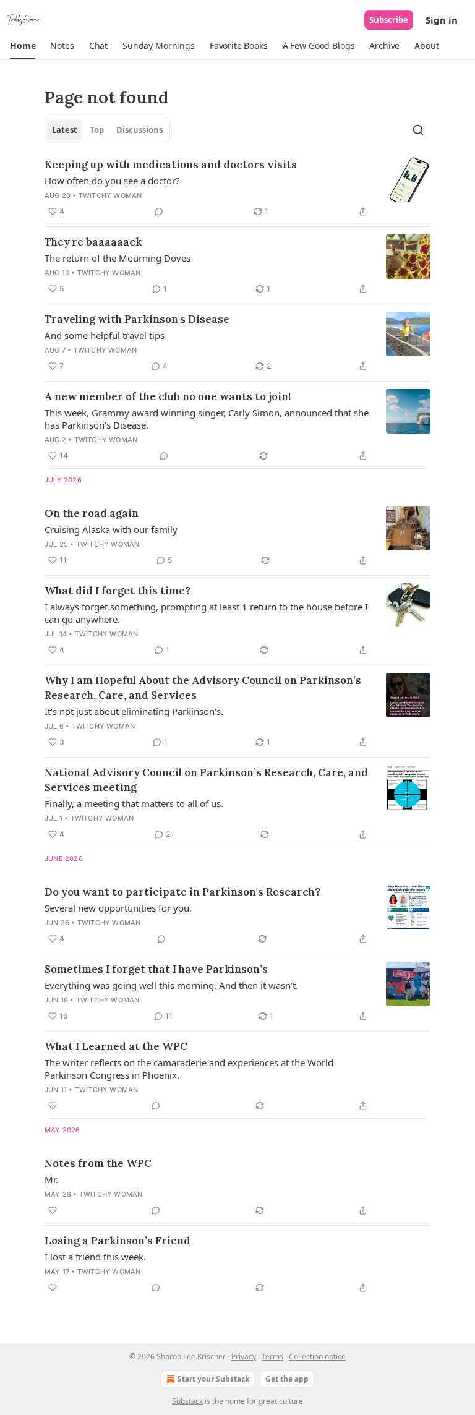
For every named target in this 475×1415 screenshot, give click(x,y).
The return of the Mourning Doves (117, 258)
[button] (22, 45)
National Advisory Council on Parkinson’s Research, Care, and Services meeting (206, 780)
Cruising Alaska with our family (111, 529)
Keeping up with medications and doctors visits (171, 164)
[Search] (418, 130)
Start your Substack (213, 1379)
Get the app (287, 1379)
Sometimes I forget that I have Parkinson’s (156, 969)
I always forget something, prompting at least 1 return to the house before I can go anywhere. (206, 613)
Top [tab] (97, 129)
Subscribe (388, 19)
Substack (187, 1401)
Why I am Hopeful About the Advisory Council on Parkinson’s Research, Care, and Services (203, 687)
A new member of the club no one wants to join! (168, 396)
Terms (272, 1356)
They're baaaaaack (93, 242)
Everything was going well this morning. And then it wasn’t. (171, 985)
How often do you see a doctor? (112, 180)
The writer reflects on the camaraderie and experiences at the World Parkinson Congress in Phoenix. (189, 1068)
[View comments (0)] (159, 211)
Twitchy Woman (110, 195)
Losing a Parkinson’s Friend (117, 1240)
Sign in (442, 20)
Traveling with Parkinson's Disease (137, 319)
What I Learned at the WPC (116, 1046)
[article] (237, 188)
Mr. (51, 1179)
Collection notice (317, 1356)
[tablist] (107, 130)
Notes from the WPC (98, 1163)
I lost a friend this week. (95, 1256)
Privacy (243, 1356)
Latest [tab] (64, 129)
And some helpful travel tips (105, 335)
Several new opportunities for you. (118, 908)
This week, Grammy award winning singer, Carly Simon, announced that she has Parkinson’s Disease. (207, 418)
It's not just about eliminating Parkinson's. (134, 711)
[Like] (53, 1105)
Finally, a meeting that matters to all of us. (134, 803)
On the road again (92, 513)
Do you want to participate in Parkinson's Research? (182, 892)
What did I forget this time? (117, 590)
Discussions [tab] (139, 129)
